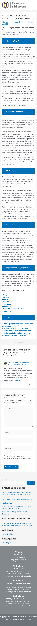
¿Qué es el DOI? (7, 503)
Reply (31, 385)
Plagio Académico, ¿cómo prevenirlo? (17, 333)
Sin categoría (7, 543)
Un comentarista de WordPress (18, 362)
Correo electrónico (18, 557)
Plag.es (5, 300)
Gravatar (16, 380)
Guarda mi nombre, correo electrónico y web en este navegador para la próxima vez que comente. (17, 458)
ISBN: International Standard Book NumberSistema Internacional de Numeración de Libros (16, 494)
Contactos (18, 562)
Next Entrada (18, 342)
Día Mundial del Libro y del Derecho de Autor (17, 500)
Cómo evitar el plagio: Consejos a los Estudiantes (17, 525)
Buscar (4, 480)
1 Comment (6, 22)
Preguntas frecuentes (18, 560)
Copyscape (7, 295)
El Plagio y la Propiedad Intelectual (15, 335)
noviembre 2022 (7, 534)
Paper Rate (7, 311)
